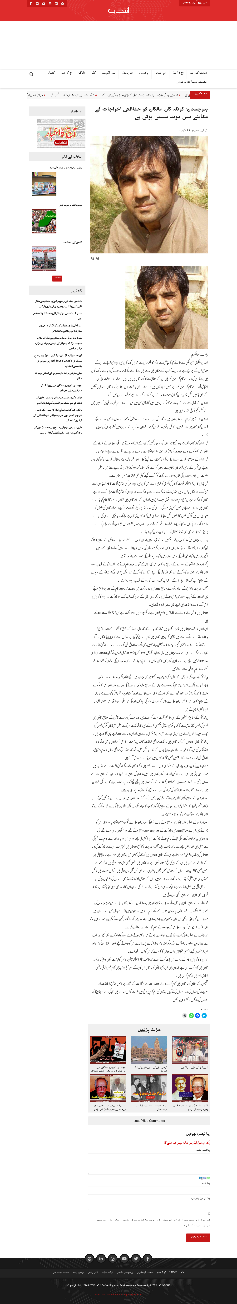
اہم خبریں (160, 73)
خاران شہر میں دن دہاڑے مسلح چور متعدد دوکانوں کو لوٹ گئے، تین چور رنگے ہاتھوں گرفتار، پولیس (58, 430)
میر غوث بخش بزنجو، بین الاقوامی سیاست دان (151, 1107)
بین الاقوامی (108, 73)
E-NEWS (173, 1272)
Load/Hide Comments (149, 1121)
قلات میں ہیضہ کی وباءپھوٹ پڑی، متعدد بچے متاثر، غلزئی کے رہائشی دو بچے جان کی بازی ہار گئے (58, 303)
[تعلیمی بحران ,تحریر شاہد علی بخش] (44, 185)
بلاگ (81, 73)
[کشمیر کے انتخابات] (44, 260)
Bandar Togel (122, 1294)
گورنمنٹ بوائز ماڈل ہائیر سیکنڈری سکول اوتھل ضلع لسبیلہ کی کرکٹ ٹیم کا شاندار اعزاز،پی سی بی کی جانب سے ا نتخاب (58, 361)
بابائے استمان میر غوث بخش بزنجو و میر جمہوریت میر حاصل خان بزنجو (109, 1107)
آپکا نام (206, 1183)
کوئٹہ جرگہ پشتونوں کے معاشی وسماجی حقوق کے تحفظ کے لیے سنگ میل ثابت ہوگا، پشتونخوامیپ (59, 400)
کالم (93, 73)
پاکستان (143, 73)
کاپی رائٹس (93, 1272)
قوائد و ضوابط (107, 1272)
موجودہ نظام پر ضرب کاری (70, 204)
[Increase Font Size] (97, 259)
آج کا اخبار (178, 73)
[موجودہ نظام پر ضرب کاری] (44, 222)
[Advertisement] (118, 45)
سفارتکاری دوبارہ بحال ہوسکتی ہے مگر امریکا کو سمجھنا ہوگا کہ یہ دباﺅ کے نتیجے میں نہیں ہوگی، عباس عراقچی (58, 343)
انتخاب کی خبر (198, 73)
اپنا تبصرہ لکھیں (203, 1150)
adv (182, 1272)
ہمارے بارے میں (61, 1272)
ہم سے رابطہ (78, 1272)
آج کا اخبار (66, 73)
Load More (57, 278)
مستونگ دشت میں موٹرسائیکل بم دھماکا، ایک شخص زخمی (143, 95)
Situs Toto (100, 1294)
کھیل (51, 73)
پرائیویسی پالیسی (125, 1272)
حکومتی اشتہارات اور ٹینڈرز (192, 82)
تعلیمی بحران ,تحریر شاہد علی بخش (65, 167)
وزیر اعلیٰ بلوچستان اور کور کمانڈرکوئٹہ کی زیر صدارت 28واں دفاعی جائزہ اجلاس (86, 95)
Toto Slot (110, 1294)
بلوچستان (127, 73)
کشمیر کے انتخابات (73, 242)
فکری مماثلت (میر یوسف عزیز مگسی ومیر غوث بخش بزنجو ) (190, 1107)
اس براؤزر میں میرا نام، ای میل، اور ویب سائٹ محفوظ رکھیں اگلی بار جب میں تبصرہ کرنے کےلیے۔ (153, 1222)
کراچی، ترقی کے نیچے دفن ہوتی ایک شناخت (150, 1069)
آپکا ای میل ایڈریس (200, 1198)
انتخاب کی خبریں (145, 1272)
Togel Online (135, 1294)
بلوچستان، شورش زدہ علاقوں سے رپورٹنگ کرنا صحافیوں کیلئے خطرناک (61, 388)
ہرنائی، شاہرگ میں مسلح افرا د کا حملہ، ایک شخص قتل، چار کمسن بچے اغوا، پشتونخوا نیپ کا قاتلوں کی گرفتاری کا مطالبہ (58, 415)
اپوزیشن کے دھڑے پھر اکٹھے (194, 1067)
